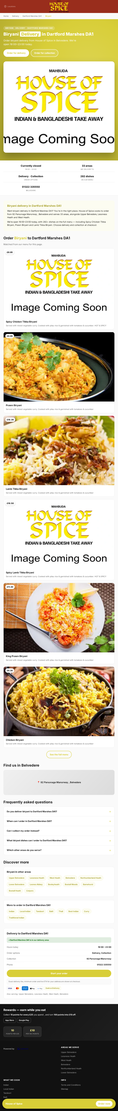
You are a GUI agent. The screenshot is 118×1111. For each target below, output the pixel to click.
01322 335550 (31, 186)
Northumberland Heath (90, 878)
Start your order (59, 973)
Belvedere (70, 878)
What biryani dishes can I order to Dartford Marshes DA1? (37, 840)
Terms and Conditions (71, 1085)
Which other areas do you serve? (24, 850)
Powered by (8, 1049)
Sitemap (64, 1089)
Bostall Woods (71, 884)
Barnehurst (88, 884)
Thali (61, 911)
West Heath (55, 878)
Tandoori (40, 911)
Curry (86, 911)
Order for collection (44, 53)
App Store (9, 1020)
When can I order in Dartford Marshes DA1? (29, 821)
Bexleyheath (53, 884)
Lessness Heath (37, 878)
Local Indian (25, 911)
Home (5, 16)
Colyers (29, 891)
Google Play (24, 1020)
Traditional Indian (16, 918)
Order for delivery (16, 53)
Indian (11, 911)
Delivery (15, 16)
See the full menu (59, 754)
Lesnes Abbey (36, 884)
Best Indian (73, 911)
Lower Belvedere (16, 884)
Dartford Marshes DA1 (32, 16)
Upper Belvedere (16, 878)
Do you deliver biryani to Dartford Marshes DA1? (32, 811)
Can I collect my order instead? (23, 830)
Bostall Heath (15, 891)
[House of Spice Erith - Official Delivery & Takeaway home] (59, 6)
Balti (51, 911)
